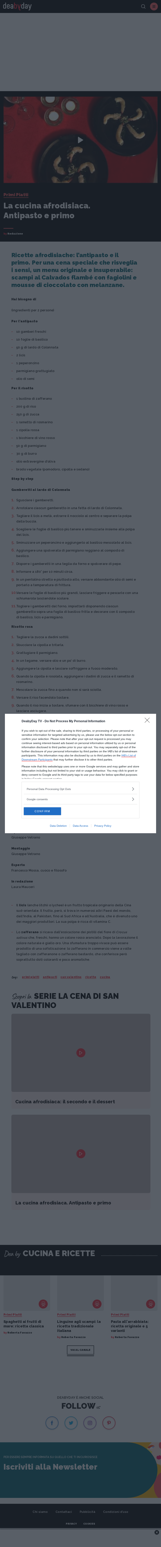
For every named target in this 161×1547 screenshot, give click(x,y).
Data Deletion (58, 825)
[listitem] (80, 789)
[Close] (148, 721)
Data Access (80, 825)
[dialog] (80, 773)
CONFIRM (42, 811)
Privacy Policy (102, 825)
